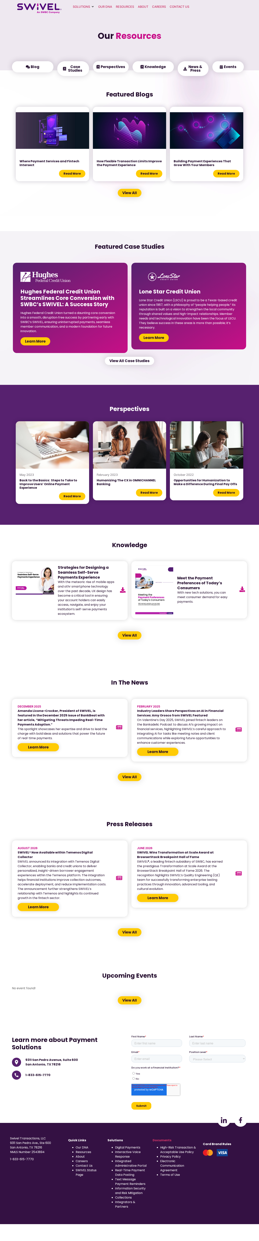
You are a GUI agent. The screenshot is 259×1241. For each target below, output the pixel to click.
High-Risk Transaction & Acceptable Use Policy (178, 1149)
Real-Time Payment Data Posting (130, 1172)
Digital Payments (127, 1147)
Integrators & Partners (125, 1204)
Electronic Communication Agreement (172, 1165)
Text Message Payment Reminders (130, 1181)
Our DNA (82, 1147)
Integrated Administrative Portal (131, 1163)
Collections (123, 1197)
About (80, 1156)
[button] (83, 6)
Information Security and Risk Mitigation (130, 1190)
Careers (82, 1161)
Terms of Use (170, 1175)
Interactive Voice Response (128, 1154)
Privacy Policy (170, 1156)
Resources (83, 1152)
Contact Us (84, 1165)
